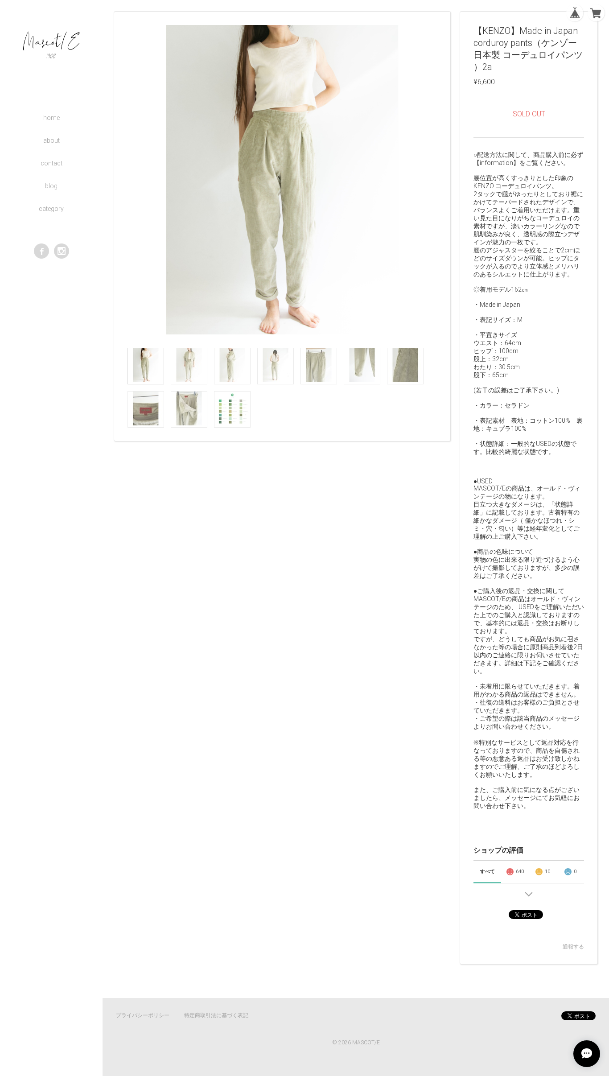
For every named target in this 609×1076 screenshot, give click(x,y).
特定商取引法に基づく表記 (216, 1015)
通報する (573, 947)
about (51, 140)
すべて (487, 871)
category (51, 208)
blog (51, 186)
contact (51, 163)
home (51, 117)
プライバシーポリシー (142, 1015)
